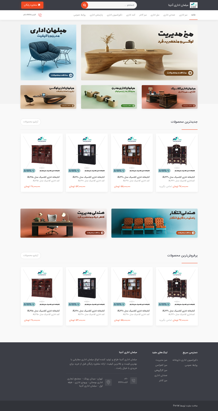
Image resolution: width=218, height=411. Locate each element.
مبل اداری (155, 15)
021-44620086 (30, 15)
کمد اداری (130, 15)
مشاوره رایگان (31, 5)
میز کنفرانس (161, 365)
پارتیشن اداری (96, 15)
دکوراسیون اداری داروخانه (185, 360)
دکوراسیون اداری (114, 15)
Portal (176, 405)
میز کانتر (143, 15)
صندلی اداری (169, 15)
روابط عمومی (80, 15)
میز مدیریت (161, 360)
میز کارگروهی (160, 370)
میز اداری (183, 15)
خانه (193, 15)
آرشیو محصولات (30, 122)
